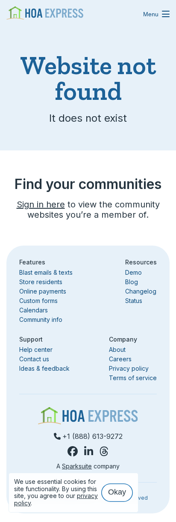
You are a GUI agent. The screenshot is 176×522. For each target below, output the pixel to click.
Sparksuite (77, 466)
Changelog (140, 291)
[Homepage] (44, 13)
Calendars (33, 310)
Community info (40, 319)
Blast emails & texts (46, 272)
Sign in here (41, 204)
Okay (117, 492)
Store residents (40, 281)
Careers (120, 359)
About (117, 349)
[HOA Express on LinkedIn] (88, 451)
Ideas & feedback (44, 368)
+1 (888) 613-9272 (92, 436)
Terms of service (133, 377)
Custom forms (38, 300)
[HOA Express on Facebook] (72, 451)
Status (133, 300)
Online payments (42, 291)
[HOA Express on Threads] (104, 451)
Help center (36, 349)
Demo (133, 273)
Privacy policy (129, 368)
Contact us (34, 359)
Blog (131, 281)
